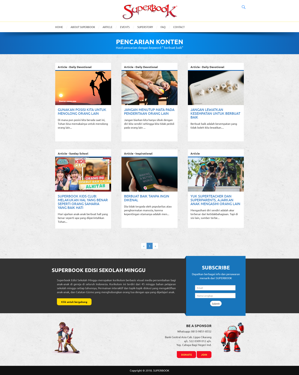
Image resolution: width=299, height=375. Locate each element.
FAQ (163, 27)
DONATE (186, 354)
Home (59, 27)
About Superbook (83, 27)
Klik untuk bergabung (74, 301)
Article (107, 27)
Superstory (145, 27)
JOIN (204, 354)
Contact (179, 27)
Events (125, 27)
